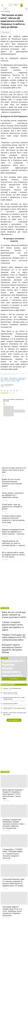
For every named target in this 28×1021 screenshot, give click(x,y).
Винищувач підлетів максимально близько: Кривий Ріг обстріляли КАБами (12, 648)
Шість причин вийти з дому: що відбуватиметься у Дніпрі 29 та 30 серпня (13, 554)
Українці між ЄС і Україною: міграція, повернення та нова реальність (13, 668)
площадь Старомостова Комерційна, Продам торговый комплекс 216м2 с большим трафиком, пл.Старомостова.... (13, 824)
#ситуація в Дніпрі (15, 381)
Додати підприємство (14, 720)
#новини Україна (22, 378)
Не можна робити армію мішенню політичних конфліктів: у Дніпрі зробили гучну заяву (13, 519)
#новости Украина (5, 381)
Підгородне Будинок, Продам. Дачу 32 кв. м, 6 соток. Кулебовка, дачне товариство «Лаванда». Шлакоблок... (12, 911)
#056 (2, 378)
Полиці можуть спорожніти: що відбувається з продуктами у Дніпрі (13, 495)
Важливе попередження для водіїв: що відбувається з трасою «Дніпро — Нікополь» (13, 531)
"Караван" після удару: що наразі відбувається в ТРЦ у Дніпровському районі (14, 637)
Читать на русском (5, 32)
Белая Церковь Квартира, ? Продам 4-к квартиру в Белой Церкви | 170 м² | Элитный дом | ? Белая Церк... (13, 794)
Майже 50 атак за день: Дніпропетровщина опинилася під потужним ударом (12, 482)
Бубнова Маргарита (9, 385)
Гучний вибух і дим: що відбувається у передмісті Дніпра (12, 506)
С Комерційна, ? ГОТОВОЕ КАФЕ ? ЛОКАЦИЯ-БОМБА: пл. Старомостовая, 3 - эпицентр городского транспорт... (12, 853)
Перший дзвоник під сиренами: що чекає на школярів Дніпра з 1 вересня (13, 543)
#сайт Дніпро (12, 379)
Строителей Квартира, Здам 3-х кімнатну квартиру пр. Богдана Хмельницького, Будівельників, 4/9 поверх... (13, 882)
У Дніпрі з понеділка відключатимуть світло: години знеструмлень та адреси (13, 626)
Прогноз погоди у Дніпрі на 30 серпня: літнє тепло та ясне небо (14, 470)
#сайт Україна (4, 379)
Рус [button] (6, 8)
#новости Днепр (20, 379)
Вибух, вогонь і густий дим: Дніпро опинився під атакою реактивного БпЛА (14, 615)
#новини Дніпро (13, 378)
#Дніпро (6, 378)
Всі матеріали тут (14, 678)
